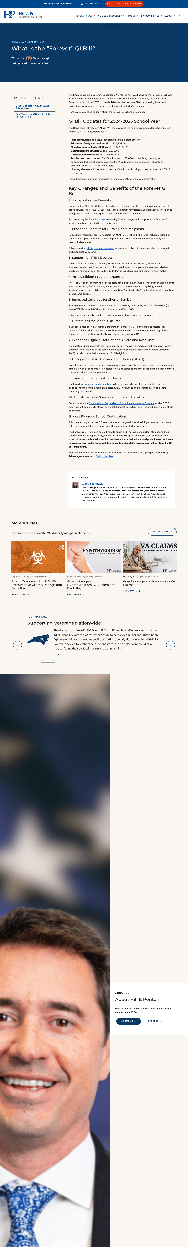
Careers (153, 1021)
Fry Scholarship (97, 219)
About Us (127, 1021)
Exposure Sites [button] (150, 15)
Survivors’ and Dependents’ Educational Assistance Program (121, 403)
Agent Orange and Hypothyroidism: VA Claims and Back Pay (91, 585)
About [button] (169, 15)
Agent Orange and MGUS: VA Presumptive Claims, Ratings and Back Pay (36, 585)
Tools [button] (131, 15)
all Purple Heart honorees (100, 248)
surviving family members (98, 384)
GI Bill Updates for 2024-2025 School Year (32, 107)
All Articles (160, 532)
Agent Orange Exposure (37, 577)
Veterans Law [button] (84, 15)
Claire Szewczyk (92, 484)
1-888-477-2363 (91, 4)
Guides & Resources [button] (110, 15)
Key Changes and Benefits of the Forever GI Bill (33, 115)
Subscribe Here (104, 456)
